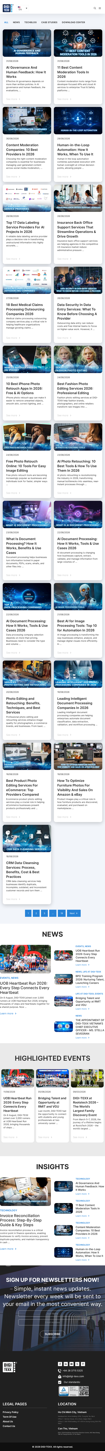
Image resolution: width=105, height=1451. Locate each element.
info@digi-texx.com (73, 1376)
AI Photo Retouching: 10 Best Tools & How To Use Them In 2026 (77, 465)
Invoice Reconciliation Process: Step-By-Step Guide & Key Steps (21, 1220)
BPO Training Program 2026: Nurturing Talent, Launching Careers (90, 979)
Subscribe (52, 1334)
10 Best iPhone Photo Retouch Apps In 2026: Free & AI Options (24, 388)
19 (62, 913)
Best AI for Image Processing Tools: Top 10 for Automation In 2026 (77, 625)
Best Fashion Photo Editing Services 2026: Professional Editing (75, 388)
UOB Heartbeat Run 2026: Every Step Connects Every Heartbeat (24, 988)
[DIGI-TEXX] (8, 8)
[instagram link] (60, 1364)
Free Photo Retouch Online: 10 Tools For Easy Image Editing (26, 465)
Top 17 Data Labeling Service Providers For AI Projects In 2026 (25, 227)
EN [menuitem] (20, 9)
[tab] (6, 22)
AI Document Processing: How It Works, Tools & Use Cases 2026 (78, 543)
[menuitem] (22, 8)
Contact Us (9, 1426)
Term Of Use (9, 1416)
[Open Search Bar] (94, 8)
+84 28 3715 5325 (73, 1370)
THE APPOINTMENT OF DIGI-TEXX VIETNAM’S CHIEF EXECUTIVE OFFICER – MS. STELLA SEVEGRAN (90, 1027)
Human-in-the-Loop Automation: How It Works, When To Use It (75, 149)
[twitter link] (66, 1364)
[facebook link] (83, 1364)
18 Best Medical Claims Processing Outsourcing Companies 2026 (25, 309)
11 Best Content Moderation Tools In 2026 (73, 72)
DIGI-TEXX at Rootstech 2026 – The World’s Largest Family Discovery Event (85, 1106)
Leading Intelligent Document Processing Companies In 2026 (74, 703)
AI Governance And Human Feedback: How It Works (26, 72)
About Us (8, 1421)
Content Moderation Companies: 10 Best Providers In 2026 (22, 149)
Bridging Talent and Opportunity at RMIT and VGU (88, 1001)
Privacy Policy (10, 1412)
